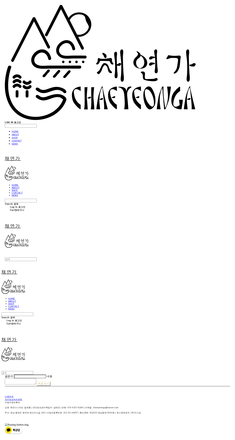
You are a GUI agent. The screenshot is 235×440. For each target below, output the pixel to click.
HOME (15, 131)
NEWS (15, 143)
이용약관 (9, 396)
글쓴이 (9, 376)
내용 (49, 376)
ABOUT (15, 134)
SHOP (15, 137)
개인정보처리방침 (13, 399)
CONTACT (17, 140)
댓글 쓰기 (43, 383)
